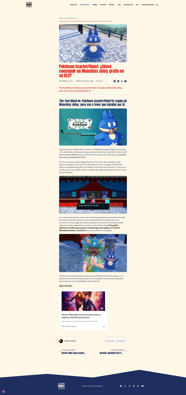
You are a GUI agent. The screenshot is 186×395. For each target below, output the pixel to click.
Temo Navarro (70, 341)
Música (112, 5)
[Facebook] (114, 81)
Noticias (73, 5)
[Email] (125, 81)
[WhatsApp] (118, 81)
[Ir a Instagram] (131, 386)
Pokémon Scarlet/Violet (105, 149)
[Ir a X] (126, 386)
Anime (94, 5)
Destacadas (109, 341)
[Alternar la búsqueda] (157, 5)
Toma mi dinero (148, 5)
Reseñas (103, 5)
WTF (137, 5)
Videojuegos (85, 5)
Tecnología (128, 5)
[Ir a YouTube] (144, 386)
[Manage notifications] (3, 391)
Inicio (61, 18)
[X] (121, 81)
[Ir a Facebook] (122, 386)
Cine (119, 5)
